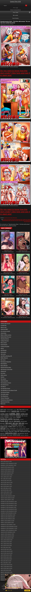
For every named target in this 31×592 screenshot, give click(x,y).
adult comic (5, 317)
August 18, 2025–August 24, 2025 (7, 469)
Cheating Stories (5, 338)
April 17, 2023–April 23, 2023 (6, 566)
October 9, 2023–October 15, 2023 (7, 520)
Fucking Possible (5, 346)
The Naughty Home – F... (8, 293)
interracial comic (19, 219)
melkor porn (12, 426)
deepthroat (18, 415)
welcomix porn (28, 220)
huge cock (21, 419)
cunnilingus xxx (12, 415)
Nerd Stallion (4, 363)
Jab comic (3, 354)
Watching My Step (5, 401)
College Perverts (5, 340)
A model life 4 (20, 295)
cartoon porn (8, 411)
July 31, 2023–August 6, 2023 (6, 539)
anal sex (15, 409)
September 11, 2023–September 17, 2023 (9, 528)
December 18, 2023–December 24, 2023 (9, 503)
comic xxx (24, 273)
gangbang (14, 417)
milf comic (20, 426)
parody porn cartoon (22, 428)
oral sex (17, 428)
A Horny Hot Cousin (5, 323)
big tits (26, 409)
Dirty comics (4, 342)
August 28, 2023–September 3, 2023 (8, 532)
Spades (2, 377)
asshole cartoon (11, 251)
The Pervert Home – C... (8, 315)
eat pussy (14, 219)
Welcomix (15, 217)
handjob (18, 417)
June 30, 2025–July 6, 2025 (6, 480)
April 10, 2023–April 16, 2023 (6, 568)
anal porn (5, 251)
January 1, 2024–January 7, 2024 (7, 499)
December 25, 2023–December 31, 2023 (9, 501)
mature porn (21, 425)
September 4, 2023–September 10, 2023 (9, 530)
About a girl (3, 327)
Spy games (3, 378)
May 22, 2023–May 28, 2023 (6, 558)
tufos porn (11, 431)
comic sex (14, 413)
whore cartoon (9, 435)
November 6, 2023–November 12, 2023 (8, 513)
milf (17, 426)
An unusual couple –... (8, 271)
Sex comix (15, 15)
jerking (26, 423)
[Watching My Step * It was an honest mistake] (23, 262)
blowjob (10, 219)
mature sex (3, 426)
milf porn (24, 426)
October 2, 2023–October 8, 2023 (7, 522)
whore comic (16, 435)
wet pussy (28, 221)
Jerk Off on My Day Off (6, 356)
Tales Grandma (4, 380)
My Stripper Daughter (6, 361)
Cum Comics (15, 18)
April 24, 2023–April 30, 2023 (6, 564)
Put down (3, 373)
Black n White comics (6, 334)
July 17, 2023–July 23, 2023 (6, 543)
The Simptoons (4, 396)
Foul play (10, 417)
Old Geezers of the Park (6, 369)
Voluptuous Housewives (7, 399)
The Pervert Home (5, 392)
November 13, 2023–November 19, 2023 (9, 511)
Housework (3, 352)
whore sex (22, 435)
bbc (18, 409)
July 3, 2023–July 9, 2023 (6, 547)
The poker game (5, 394)
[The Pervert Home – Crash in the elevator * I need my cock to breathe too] (8, 306)
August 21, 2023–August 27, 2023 (7, 534)
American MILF (4, 329)
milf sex (3, 428)
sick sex (16, 220)
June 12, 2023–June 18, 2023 (6, 553)
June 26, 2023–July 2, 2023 (6, 549)
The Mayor (3, 386)
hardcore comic (6, 419)
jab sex (28, 273)
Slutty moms (4, 375)
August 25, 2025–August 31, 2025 (7, 467)
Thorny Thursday (5, 398)
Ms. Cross (3, 359)
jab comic (2, 423)
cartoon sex (11, 295)
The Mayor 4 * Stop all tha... (23, 249)
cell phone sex (12, 273)
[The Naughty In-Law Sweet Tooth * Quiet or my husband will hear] (8, 240)
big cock (20, 273)
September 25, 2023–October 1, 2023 (8, 524)
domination (2, 417)
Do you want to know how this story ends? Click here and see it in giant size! (15, 73)
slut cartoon (27, 428)
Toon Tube (15, 12)
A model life (3, 325)
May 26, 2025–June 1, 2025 (6, 484)
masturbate (14, 425)
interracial (17, 421)
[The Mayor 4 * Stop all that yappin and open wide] (23, 240)
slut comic (13, 317)
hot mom (16, 419)
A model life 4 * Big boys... (23, 293)
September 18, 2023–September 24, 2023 (9, 526)
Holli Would (3, 350)
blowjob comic (6, 295)
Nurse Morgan (4, 365)
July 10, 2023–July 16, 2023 (6, 545)
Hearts (2, 348)
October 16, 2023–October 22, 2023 (8, 518)
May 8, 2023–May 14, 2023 (6, 560)
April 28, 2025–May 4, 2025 (6, 490)
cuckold (2, 415)
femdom (7, 417)
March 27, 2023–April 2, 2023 (6, 572)
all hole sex (6, 219)
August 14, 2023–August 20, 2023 (7, 535)
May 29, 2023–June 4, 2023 (6, 556)
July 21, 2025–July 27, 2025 (6, 476)
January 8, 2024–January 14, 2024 (7, 497)
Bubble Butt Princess (6, 336)
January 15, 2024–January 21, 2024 (8, 495)
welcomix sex (20, 433)
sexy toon (13, 220)
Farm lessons (4, 344)
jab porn (8, 423)
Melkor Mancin (4, 357)
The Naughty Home (5, 388)
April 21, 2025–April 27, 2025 (6, 492)
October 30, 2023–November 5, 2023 (8, 514)
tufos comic (22, 220)
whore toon (26, 435)
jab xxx (21, 423)
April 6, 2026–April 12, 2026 (6, 461)
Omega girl (3, 371)
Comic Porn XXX (15, 1)
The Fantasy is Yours (6, 382)
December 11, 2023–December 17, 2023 (9, 505)
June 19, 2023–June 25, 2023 (6, 551)
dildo (22, 415)
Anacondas (3, 333)
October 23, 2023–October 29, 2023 (8, 516)
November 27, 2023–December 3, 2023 (8, 507)
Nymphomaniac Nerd (8, 217)
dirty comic (25, 415)
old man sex (13, 428)
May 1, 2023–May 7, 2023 (6, 562)
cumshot (6, 415)
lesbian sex (25, 219)
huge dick (9, 317)
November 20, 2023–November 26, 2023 (9, 509)
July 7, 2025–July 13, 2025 (6, 478)
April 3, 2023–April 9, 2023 (6, 570)
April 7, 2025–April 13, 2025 (6, 493)
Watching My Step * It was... (23, 271)
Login (17, 7)
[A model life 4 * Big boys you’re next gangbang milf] (23, 284)
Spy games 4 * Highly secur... (23, 315)
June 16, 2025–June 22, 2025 (6, 482)
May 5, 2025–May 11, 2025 (6, 488)
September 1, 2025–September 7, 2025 (8, 465)
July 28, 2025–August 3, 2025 (6, 474)
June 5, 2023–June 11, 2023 (6, 555)
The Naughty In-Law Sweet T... (8, 249)
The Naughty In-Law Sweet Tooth (9, 390)
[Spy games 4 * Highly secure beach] (23, 306)
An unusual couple (6, 273)
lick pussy (5, 425)
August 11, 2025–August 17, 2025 (7, 470)
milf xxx (8, 428)
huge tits (11, 421)
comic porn (28, 295)
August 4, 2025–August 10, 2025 (7, 472)
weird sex (2, 433)
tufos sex (17, 431)
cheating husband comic (25, 251)
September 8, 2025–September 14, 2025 (9, 463)
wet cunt (26, 433)
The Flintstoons (5, 384)
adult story (24, 317)
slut (19, 220)
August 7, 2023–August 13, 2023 (7, 537)
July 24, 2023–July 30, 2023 (6, 541)
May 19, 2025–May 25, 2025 (6, 486)
